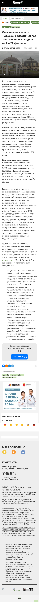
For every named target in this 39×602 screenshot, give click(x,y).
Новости (5, 18)
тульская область (17, 375)
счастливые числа (9, 377)
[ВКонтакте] (3, 366)
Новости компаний (13, 546)
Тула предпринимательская (20, 22)
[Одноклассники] (6, 366)
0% (5, 424)
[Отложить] (4, 74)
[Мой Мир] (9, 366)
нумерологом (8, 260)
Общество (16, 27)
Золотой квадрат (17, 18)
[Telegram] (12, 366)
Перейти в (18, 357)
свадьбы (5, 375)
